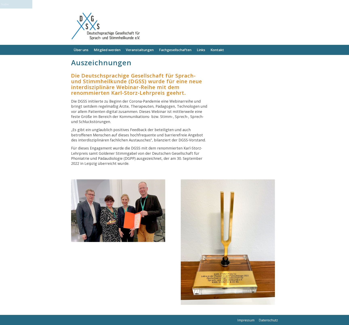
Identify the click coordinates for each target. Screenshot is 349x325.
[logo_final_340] (105, 27)
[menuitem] (81, 50)
